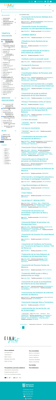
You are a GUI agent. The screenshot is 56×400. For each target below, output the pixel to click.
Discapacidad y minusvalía (29, 80)
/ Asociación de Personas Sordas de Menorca (35, 266)
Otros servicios (48, 21)
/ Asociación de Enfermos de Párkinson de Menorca (37, 170)
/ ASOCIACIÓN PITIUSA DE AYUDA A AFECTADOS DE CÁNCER (35, 52)
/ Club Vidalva (26, 193)
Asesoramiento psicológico (29, 151)
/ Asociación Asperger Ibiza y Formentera (37, 302)
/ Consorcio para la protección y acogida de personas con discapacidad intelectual (37, 85)
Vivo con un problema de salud (13, 374)
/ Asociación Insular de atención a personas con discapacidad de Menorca (36, 27)
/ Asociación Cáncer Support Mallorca (36, 147)
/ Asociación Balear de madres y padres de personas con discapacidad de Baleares (36, 110)
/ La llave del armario (29, 120)
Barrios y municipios (34, 353)
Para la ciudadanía (9, 350)
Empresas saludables (34, 359)
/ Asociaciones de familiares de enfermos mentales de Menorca (37, 294)
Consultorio (31, 79)
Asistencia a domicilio (44, 153)
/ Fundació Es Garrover (30, 65)
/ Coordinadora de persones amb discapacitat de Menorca (34, 138)
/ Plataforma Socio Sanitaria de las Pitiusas (34, 42)
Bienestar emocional (10, 359)
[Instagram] (48, 1)
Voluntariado (36, 23)
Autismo (44, 250)
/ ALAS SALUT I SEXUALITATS (33, 200)
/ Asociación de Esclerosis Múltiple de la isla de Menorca (36, 18)
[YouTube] (50, 1)
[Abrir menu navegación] (49, 5)
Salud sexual (43, 207)
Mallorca (27, 37)
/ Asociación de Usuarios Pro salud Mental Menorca (37, 235)
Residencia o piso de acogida (29, 228)
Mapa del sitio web (28, 394)
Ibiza (25, 45)
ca (32, 1)
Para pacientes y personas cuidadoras (15, 367)
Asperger (42, 305)
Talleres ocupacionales (28, 154)
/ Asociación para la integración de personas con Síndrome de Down (34, 160)
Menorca (27, 21)
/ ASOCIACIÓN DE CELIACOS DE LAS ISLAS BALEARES (35, 309)
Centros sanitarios (33, 357)
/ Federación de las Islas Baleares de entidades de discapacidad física (35, 255)
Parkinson (45, 173)
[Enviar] (53, 11)
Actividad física (8, 352)
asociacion (25, 122)
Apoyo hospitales (42, 154)
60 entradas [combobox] (24, 325)
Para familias (32, 365)
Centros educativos (34, 355)
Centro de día (48, 227)
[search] (45, 5)
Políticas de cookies (28, 391)
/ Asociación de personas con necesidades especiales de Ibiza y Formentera (34, 213)
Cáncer (41, 55)
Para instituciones (34, 367)
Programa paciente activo (11, 372)
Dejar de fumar (8, 361)
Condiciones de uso (28, 389)
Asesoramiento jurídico (28, 205)
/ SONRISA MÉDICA (28, 35)
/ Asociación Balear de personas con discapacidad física (35, 223)
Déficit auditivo (47, 270)
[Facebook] (45, 1)
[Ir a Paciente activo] (12, 6)
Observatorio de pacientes (11, 370)
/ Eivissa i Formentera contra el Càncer (36, 102)
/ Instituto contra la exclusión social (35, 59)
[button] (8, 15)
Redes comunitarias (34, 361)
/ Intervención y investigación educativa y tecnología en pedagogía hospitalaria (37, 178)
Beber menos (8, 357)
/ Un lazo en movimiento (30, 128)
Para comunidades (34, 351)
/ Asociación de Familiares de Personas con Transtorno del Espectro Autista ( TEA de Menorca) (37, 246)
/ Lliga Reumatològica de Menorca (34, 185)
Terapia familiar (32, 153)
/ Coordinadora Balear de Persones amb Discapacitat (36, 74)
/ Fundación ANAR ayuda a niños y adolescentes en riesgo (34, 274)
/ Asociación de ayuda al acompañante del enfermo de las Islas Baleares (36, 283)
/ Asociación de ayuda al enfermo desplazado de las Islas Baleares (34, 94)
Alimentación (8, 354)
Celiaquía (35, 319)
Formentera (45, 203)
